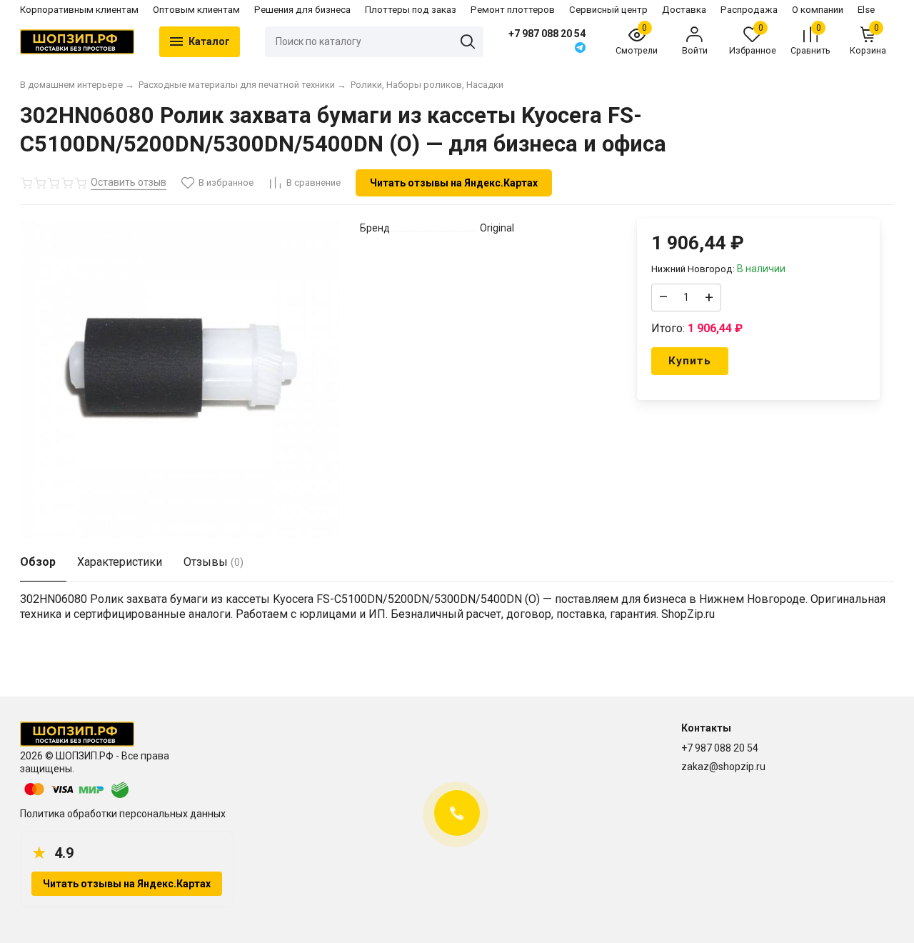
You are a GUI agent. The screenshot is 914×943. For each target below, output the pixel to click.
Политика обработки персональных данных (123, 813)
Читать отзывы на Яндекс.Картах (454, 183)
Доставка (684, 9)
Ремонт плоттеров (513, 9)
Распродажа (749, 9)
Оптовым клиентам (196, 9)
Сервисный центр (608, 9)
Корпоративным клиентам (79, 9)
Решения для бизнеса (302, 9)
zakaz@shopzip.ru (723, 766)
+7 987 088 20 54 (547, 33)
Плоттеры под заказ (410, 9)
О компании (817, 9)
